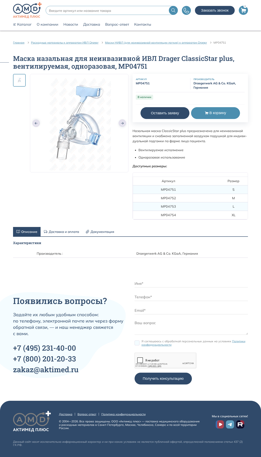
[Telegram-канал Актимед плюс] (230, 424)
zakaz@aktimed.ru (46, 369)
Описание (29, 232)
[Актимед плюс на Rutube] (240, 424)
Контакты (142, 24)
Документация (102, 232)
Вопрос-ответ (117, 24)
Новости (70, 24)
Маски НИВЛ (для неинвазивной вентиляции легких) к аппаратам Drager (156, 42)
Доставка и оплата (64, 232)
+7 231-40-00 (44, 348)
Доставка (91, 24)
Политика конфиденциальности (123, 414)
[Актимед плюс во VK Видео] (220, 424)
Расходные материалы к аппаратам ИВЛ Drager (64, 42)
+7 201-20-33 (44, 358)
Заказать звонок (215, 10)
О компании (47, 24)
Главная (18, 42)
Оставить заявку (165, 113)
